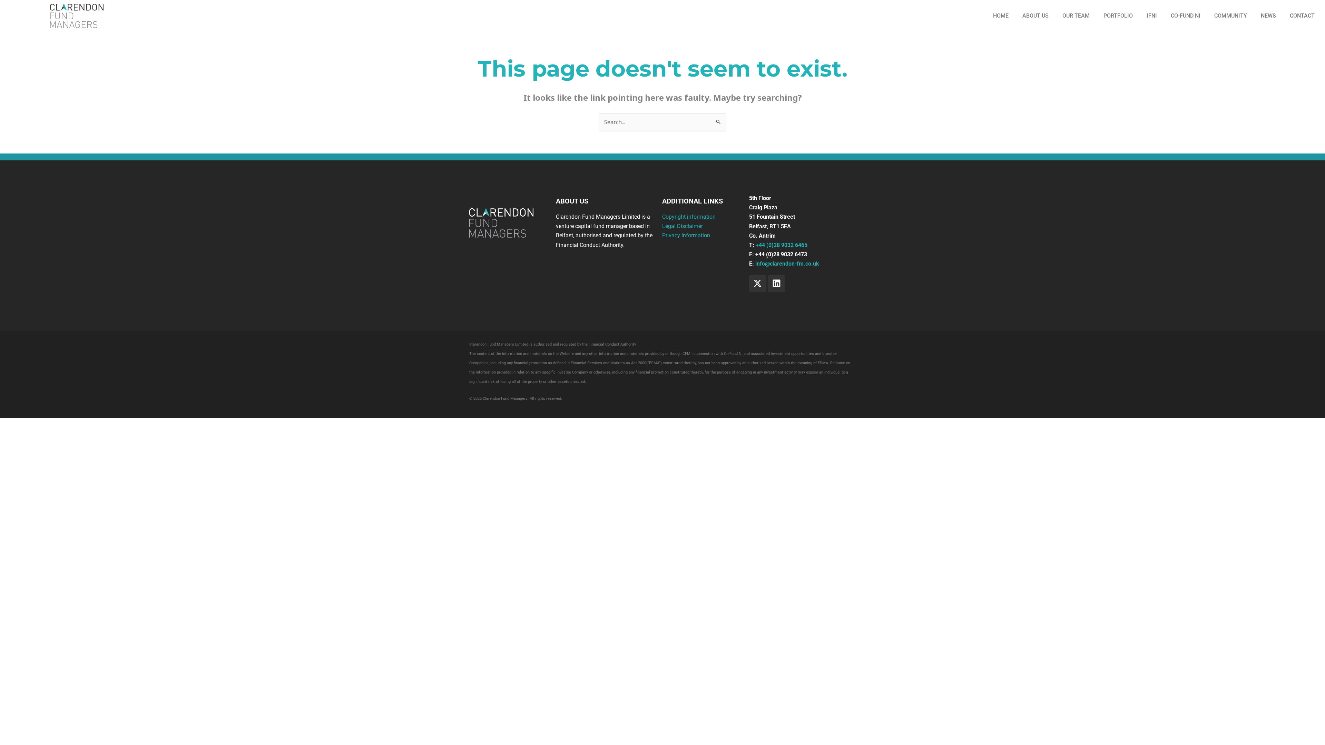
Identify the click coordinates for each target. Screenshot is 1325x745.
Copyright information (689, 216)
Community (1230, 15)
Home (1001, 15)
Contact (1302, 15)
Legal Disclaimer (682, 226)
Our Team (1076, 15)
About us (1035, 15)
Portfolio (1118, 15)
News (1268, 15)
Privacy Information (686, 235)
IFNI (1152, 15)
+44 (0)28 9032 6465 (781, 245)
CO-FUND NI (1185, 15)
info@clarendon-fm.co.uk (787, 263)
